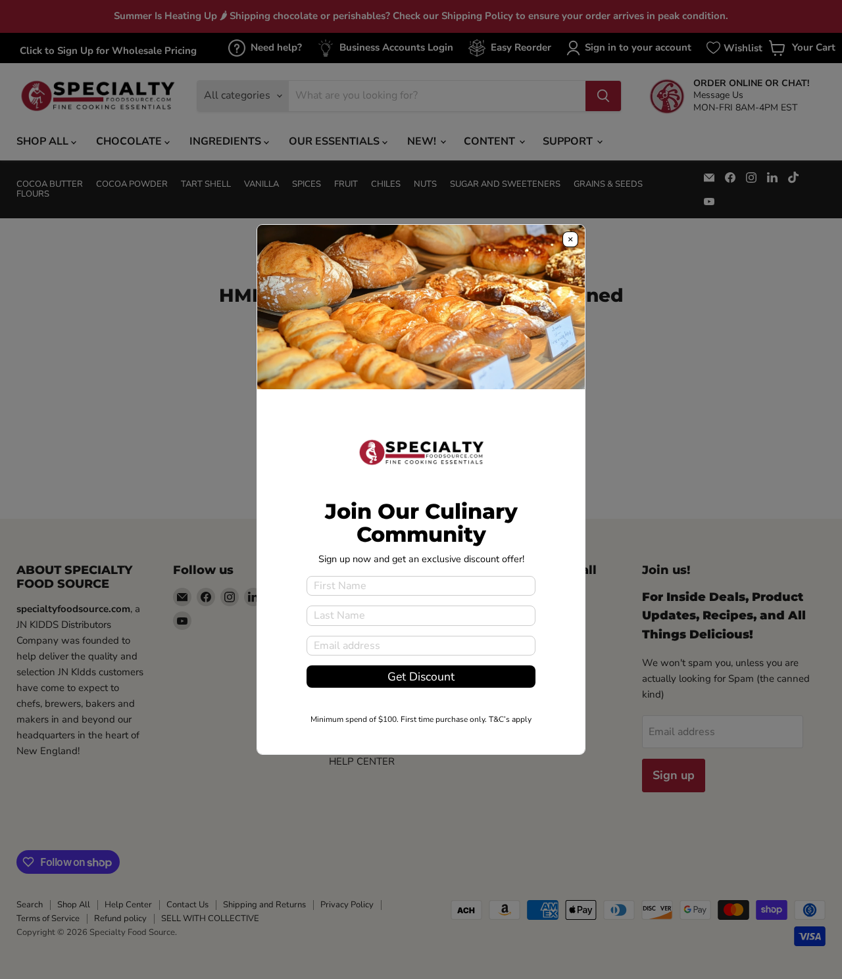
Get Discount (421, 676)
